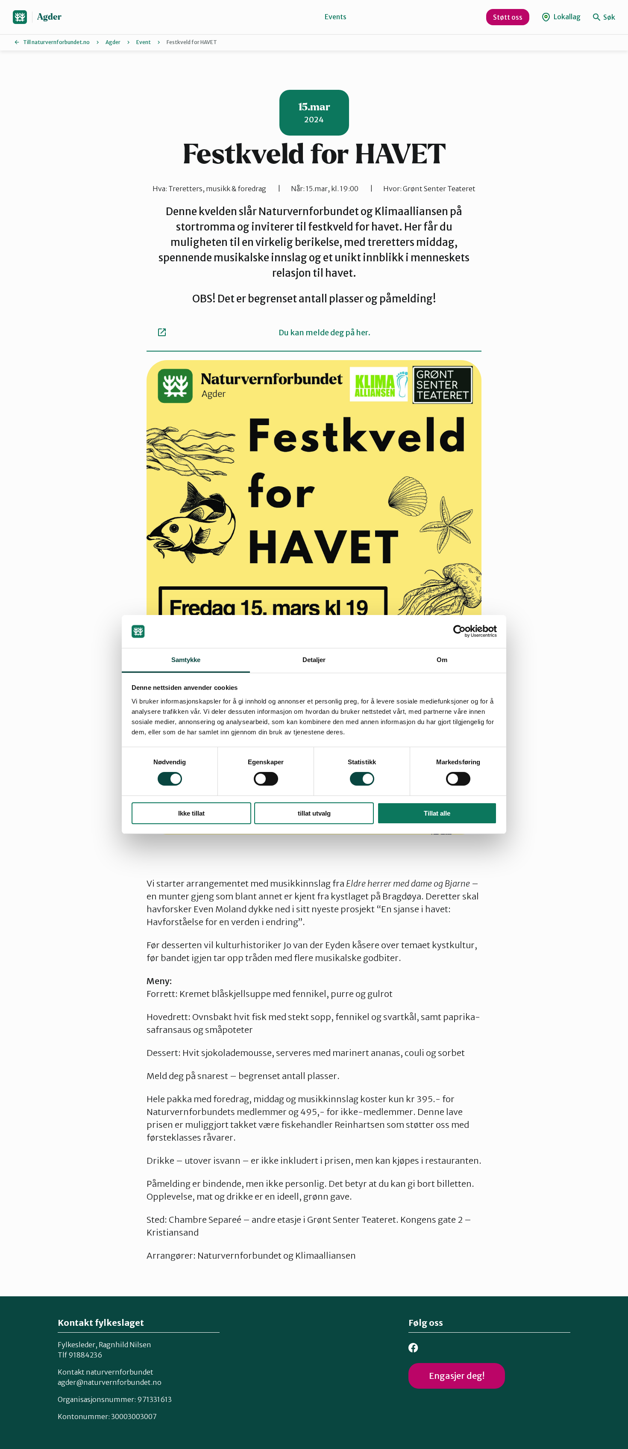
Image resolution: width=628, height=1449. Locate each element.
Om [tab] (442, 659)
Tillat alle (437, 813)
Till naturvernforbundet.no (56, 42)
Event (143, 42)
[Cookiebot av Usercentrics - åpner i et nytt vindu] (459, 631)
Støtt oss (507, 17)
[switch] (266, 779)
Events (335, 16)
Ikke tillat (191, 813)
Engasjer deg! (456, 1375)
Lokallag (566, 16)
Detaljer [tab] (314, 659)
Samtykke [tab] (186, 659)
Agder (49, 16)
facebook (413, 1348)
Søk (608, 17)
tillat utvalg (314, 813)
